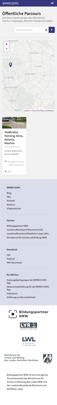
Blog (9, 193)
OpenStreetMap (38, 110)
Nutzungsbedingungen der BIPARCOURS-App (27, 281)
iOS (8, 255)
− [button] (7, 49)
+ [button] (7, 44)
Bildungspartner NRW (17, 225)
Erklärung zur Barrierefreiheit (21, 297)
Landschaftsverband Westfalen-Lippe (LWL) (28, 233)
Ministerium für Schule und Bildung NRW (27, 237)
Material (11, 204)
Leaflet (26, 110)
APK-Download (14, 262)
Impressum (12, 293)
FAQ (9, 196)
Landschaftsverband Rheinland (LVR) (25, 229)
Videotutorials (14, 208)
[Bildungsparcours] (10, 3)
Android (11, 258)
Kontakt (11, 200)
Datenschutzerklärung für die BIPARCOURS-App (28, 288)
